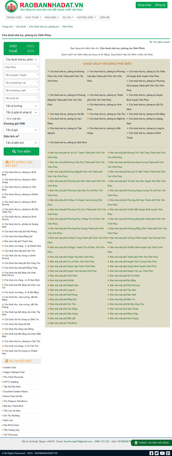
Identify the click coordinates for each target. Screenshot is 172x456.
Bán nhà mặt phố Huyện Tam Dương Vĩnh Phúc (73, 271)
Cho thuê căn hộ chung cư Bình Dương (19, 257)
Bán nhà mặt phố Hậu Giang (63, 313)
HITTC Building (10, 382)
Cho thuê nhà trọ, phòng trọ (44, 26)
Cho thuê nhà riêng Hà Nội (17, 324)
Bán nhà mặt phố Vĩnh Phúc (63, 275)
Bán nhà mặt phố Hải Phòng (63, 294)
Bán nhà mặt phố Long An (62, 290)
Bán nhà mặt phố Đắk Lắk (62, 318)
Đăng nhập (144, 5)
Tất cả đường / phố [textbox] (15, 90)
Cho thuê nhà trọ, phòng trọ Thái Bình (19, 188)
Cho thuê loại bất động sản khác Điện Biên (21, 335)
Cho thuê (32, 17)
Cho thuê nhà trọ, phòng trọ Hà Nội (66, 114)
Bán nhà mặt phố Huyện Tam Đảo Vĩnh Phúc (71, 257)
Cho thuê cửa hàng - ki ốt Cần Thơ (21, 346)
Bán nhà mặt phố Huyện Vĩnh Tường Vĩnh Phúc (133, 261)
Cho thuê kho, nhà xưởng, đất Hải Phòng (20, 305)
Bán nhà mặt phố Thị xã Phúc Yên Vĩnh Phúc (72, 261)
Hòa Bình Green (11, 425)
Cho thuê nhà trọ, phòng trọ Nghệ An (107, 118)
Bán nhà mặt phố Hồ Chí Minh (124, 275)
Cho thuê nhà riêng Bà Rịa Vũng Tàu (22, 263)
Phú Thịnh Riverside (13, 377)
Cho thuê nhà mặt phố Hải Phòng (20, 231)
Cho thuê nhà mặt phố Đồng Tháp (20, 268)
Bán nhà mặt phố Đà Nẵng (122, 280)
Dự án (67, 17)
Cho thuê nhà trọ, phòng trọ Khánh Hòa (20, 195)
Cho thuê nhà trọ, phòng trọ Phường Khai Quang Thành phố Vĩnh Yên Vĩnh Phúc (145, 86)
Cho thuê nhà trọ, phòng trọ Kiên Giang (19, 181)
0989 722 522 (102, 441)
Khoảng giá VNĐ (14, 123)
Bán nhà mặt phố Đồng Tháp (123, 313)
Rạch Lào (8, 420)
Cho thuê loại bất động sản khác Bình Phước (19, 274)
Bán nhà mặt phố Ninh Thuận (123, 309)
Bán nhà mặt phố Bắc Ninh (122, 294)
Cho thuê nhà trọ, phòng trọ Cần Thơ (22, 341)
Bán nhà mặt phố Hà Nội (61, 280)
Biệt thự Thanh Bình (13, 406)
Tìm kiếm (23, 151)
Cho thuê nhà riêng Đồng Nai (18, 236)
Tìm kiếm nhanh (161, 42)
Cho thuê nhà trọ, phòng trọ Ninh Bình (68, 142)
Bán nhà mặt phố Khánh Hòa (63, 285)
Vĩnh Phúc (67, 26)
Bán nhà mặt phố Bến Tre (122, 299)
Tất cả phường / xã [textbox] (15, 82)
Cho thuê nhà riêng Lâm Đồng (18, 329)
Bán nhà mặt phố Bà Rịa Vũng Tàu (126, 304)
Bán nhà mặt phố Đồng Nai (62, 299)
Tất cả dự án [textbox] (12, 98)
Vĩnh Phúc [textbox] (10, 67)
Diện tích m (11, 136)
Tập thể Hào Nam (12, 386)
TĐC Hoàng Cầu (11, 430)
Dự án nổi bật (20, 361)
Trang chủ (14, 17)
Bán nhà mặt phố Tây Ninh (122, 290)
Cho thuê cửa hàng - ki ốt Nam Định (22, 280)
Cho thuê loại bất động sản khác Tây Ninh (21, 313)
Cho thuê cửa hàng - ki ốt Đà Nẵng (21, 292)
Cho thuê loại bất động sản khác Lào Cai (21, 286)
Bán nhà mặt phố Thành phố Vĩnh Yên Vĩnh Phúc (133, 257)
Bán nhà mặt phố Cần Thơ (62, 304)
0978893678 (124, 441)
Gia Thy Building (11, 415)
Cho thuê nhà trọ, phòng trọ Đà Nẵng (146, 114)
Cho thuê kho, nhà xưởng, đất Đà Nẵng (19, 298)
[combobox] (21, 67)
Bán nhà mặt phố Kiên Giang (123, 318)
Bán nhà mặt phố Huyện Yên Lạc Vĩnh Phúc (131, 271)
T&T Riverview (10, 434)
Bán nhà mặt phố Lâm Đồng (63, 309)
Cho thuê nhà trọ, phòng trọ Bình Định (19, 173)
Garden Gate (9, 367)
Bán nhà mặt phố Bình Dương (124, 285)
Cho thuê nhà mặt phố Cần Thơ (19, 251)
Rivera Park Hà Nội (12, 396)
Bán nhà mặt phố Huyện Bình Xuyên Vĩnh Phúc (133, 266)
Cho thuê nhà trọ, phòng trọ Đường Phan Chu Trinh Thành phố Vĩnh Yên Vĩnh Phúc (66, 76)
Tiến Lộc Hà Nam (11, 410)
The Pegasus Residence (15, 401)
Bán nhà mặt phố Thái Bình (63, 323)
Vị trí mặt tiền (13, 118)
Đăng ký (160, 5)
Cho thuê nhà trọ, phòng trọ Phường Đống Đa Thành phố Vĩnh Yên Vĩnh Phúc (66, 100)
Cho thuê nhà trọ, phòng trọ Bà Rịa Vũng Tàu (20, 210)
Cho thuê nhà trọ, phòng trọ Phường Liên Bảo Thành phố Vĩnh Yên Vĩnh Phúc (106, 76)
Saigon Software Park (14, 372)
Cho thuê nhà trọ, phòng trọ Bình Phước (19, 218)
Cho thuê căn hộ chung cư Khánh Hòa (19, 352)
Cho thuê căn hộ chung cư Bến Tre (21, 319)
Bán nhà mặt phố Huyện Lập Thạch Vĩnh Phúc (72, 266)
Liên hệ (104, 17)
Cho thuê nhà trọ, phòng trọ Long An (146, 128)
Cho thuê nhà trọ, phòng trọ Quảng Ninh (20, 225)
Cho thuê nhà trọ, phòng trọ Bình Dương (19, 203)
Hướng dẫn (85, 17)
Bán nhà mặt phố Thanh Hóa (18, 241)
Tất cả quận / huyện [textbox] (16, 75)
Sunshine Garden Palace (15, 391)
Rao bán (51, 17)
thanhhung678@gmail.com (78, 441)
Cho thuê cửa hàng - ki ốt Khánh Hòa (22, 246)
